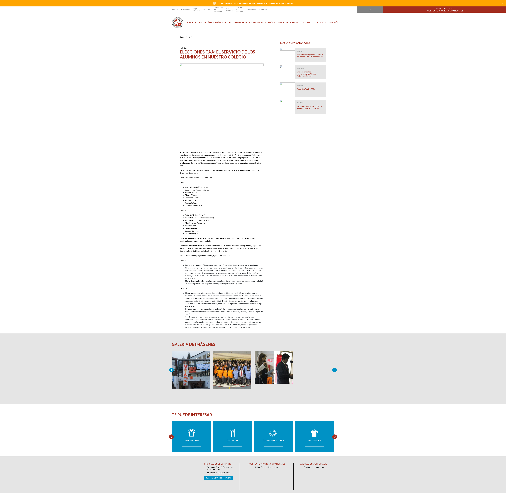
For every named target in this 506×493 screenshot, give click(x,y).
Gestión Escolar (236, 22)
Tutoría (269, 22)
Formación (254, 22)
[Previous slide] (171, 370)
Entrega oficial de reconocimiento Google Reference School (306, 74)
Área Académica (215, 22)
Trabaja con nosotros (239, 9)
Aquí (291, 3)
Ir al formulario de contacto (218, 478)
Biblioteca (263, 10)
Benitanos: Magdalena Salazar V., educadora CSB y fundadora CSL (310, 55)
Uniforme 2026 (191, 440)
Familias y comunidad (288, 22)
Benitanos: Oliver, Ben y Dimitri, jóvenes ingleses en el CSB (310, 107)
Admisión (333, 22)
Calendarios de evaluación (218, 9)
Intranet (175, 10)
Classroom (185, 10)
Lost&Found (314, 440)
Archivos (307, 22)
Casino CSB (232, 440)
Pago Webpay (196, 10)
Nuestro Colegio (194, 22)
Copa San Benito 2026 (306, 89)
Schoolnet (206, 10)
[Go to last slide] (171, 436)
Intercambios (251, 10)
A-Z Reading (229, 10)
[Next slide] (334, 370)
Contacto (322, 22)
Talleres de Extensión (273, 440)
